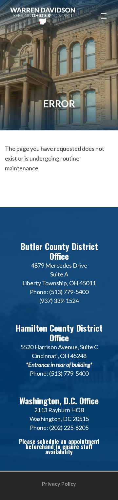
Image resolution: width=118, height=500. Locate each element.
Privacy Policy (59, 483)
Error (59, 103)
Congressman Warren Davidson (42, 16)
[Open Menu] (104, 16)
